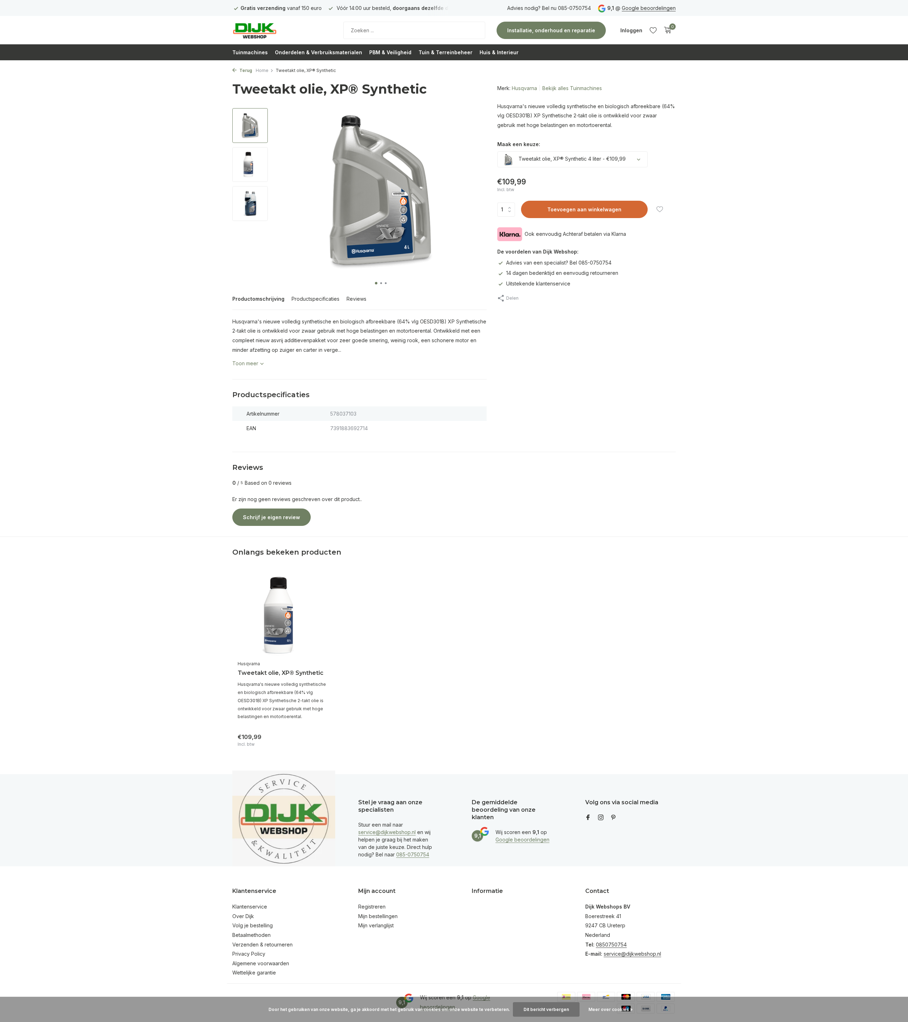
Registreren (372, 907)
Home (262, 70)
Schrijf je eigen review (271, 517)
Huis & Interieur (499, 52)
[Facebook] (588, 817)
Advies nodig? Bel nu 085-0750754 (549, 8)
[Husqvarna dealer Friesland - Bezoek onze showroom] (276, 30)
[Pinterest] (613, 817)
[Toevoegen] (317, 739)
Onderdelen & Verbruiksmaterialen (318, 52)
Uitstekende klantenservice (538, 284)
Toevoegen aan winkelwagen (584, 210)
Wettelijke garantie (254, 973)
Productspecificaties (315, 299)
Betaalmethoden (251, 935)
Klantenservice (249, 907)
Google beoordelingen (649, 8)
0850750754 (611, 945)
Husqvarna (524, 88)
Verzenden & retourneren (262, 945)
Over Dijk (243, 916)
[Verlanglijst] (653, 30)
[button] (376, 283)
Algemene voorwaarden (260, 963)
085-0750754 (412, 854)
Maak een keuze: (518, 144)
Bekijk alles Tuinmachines (572, 88)
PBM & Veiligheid (390, 52)
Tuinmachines (250, 52)
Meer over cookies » (610, 1009)
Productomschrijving (258, 299)
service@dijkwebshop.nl (387, 832)
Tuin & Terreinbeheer (445, 52)
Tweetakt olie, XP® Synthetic (280, 673)
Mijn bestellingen (378, 916)
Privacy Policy (248, 954)
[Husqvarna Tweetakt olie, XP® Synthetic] (284, 615)
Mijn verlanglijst (376, 925)
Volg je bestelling (252, 925)
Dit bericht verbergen (546, 1009)
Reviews (356, 299)
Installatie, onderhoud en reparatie (551, 30)
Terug (245, 70)
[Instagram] (601, 817)
